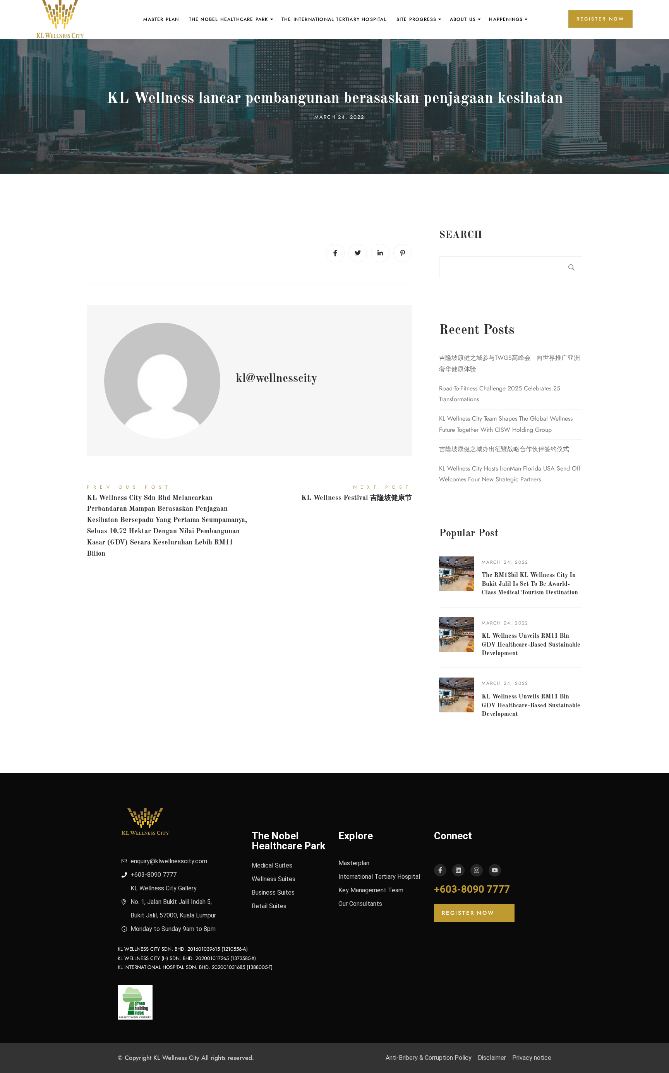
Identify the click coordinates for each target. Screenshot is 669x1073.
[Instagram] (476, 870)
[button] (474, 913)
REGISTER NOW (600, 18)
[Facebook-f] (440, 870)
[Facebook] (335, 253)
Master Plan (161, 19)
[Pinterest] (402, 253)
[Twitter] (357, 253)
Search (460, 235)
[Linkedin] (380, 253)
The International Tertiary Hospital (334, 19)
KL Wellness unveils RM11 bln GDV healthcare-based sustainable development (531, 645)
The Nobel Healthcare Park (228, 19)
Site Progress (416, 19)
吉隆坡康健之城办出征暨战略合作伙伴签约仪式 (504, 449)
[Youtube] (495, 870)
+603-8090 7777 (472, 889)
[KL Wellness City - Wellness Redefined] (60, 19)
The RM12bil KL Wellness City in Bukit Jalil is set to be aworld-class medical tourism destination (530, 584)
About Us (463, 19)
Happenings (506, 19)
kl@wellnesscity (276, 379)
